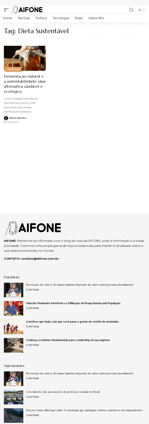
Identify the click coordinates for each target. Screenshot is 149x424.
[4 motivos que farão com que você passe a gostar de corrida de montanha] (13, 327)
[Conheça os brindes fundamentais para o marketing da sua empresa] (13, 345)
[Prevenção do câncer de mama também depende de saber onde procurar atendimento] (13, 290)
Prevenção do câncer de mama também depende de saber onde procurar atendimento (80, 284)
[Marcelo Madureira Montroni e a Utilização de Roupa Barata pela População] (13, 308)
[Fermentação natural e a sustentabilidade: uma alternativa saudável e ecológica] (25, 58)
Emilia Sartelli (17, 118)
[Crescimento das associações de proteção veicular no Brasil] (13, 397)
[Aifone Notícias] (26, 10)
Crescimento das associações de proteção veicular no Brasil (63, 392)
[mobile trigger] (7, 10)
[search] (131, 10)
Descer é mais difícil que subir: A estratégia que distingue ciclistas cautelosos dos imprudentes (84, 410)
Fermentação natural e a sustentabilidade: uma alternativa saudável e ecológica (24, 84)
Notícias (13, 69)
